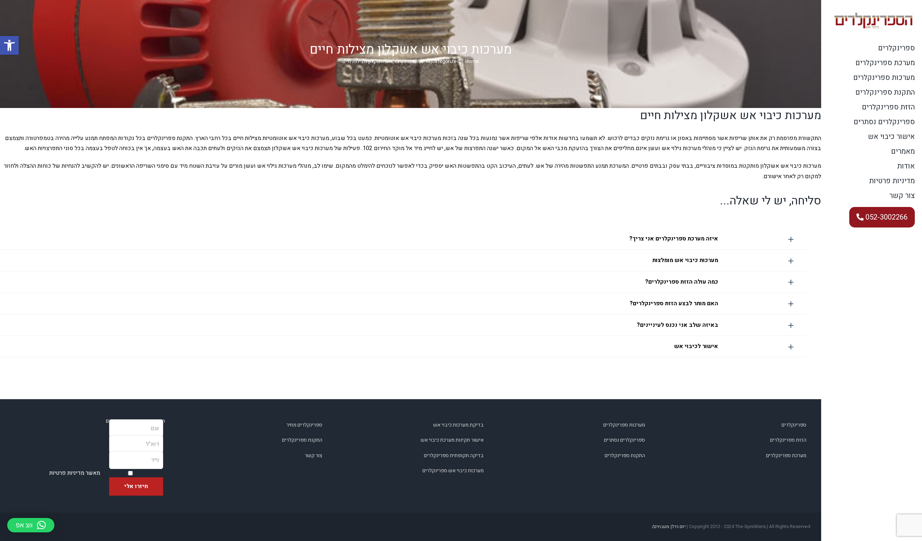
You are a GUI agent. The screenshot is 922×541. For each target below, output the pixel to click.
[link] (9, 45)
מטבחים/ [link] (660, 526)
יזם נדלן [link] (678, 526)
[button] (403, 238)
